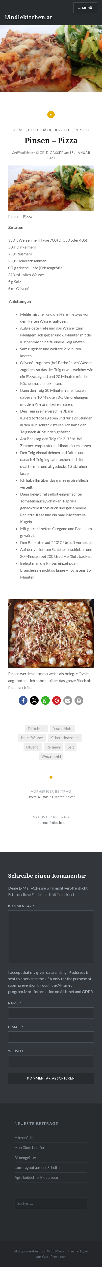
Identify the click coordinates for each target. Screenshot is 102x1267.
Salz (71, 747)
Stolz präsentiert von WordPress (39, 1251)
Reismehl (54, 747)
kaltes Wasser (32, 738)
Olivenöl (32, 747)
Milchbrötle (24, 1138)
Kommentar (21, 906)
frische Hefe (62, 729)
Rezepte (82, 130)
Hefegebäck (39, 130)
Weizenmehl (51, 756)
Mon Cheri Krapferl (30, 1147)
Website (16, 1051)
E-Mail (15, 1027)
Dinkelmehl (36, 729)
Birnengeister (25, 1158)
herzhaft (63, 130)
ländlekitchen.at (28, 17)
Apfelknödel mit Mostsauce (36, 1177)
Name (14, 1003)
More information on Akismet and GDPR (58, 991)
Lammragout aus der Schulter (38, 1167)
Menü (87, 8)
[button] (23, 700)
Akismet (64, 985)
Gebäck (19, 130)
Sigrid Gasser (50, 153)
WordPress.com (54, 1256)
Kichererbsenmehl (64, 738)
